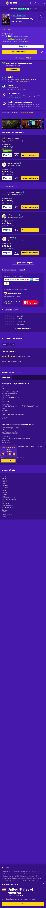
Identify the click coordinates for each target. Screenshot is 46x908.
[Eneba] (11, 3)
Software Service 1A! (14, 192)
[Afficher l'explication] (21, 165)
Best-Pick (10, 238)
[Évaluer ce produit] (9, 356)
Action (5, 344)
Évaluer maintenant (23, 328)
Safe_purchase (12, 215)
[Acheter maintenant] (23, 46)
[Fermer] (43, 883)
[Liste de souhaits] (34, 3)
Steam (16, 87)
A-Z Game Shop (13, 163)
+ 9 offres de (23, 58)
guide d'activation (20, 89)
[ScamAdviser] (12, 293)
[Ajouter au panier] (41, 52)
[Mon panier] (39, 3)
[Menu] (3, 3)
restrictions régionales (23, 81)
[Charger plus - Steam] (4, 87)
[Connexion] (43, 3)
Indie (12, 344)
